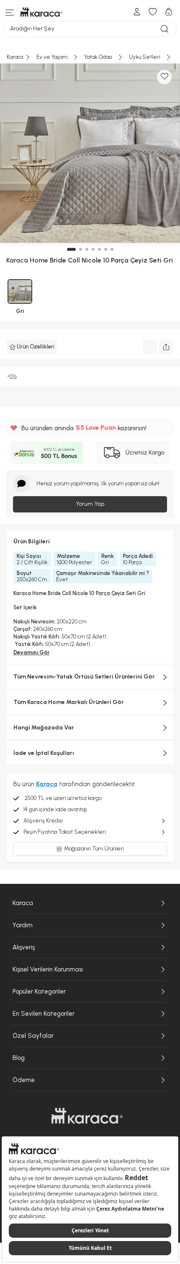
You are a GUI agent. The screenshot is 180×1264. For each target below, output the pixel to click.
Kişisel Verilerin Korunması (48, 969)
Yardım (23, 925)
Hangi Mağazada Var (43, 727)
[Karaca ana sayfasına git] (87, 1116)
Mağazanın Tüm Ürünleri (94, 848)
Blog (19, 1058)
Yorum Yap (90, 503)
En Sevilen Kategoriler (44, 1013)
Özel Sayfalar (33, 1035)
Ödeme (24, 1080)
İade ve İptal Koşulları (43, 753)
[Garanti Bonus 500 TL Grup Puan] (47, 453)
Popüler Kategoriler (39, 991)
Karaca (23, 903)
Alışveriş (24, 947)
